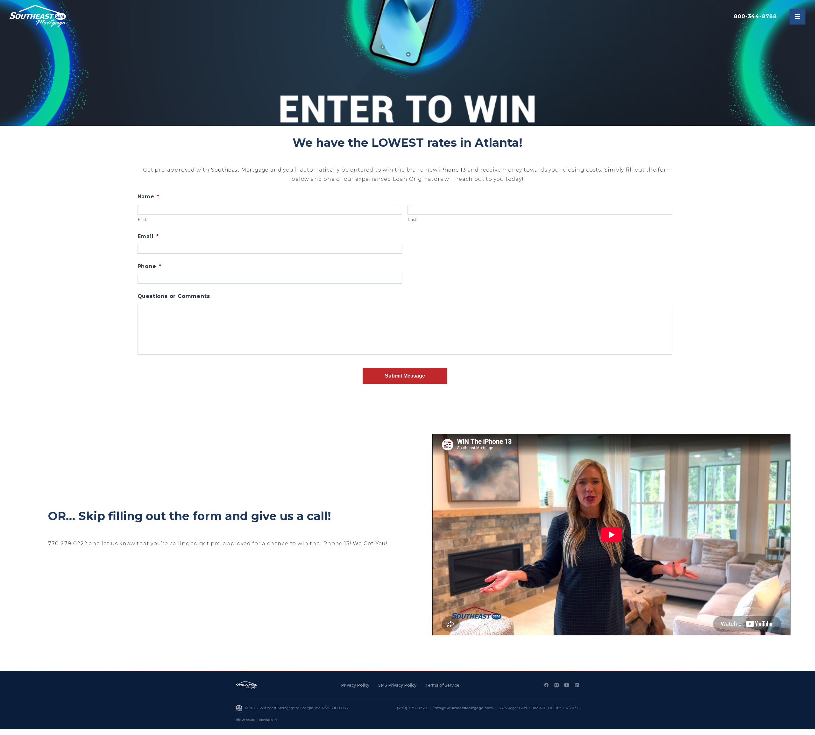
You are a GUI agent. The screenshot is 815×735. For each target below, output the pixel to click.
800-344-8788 (755, 16)
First (142, 219)
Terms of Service (442, 685)
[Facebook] (546, 685)
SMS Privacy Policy (397, 685)
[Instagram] (556, 685)
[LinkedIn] (576, 685)
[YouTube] (566, 685)
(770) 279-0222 (412, 708)
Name (148, 197)
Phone (149, 266)
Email (148, 236)
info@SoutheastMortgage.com (463, 708)
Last (412, 219)
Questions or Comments (174, 296)
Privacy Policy (355, 685)
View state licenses (254, 719)
